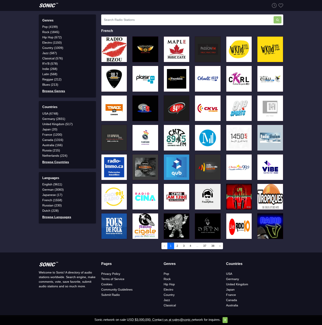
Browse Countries (55, 162)
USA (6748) (50, 113)
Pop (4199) (50, 26)
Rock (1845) (50, 32)
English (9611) (52, 184)
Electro (168, 289)
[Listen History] (273, 5)
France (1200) (52, 134)
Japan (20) (49, 129)
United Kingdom (237, 284)
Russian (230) (52, 205)
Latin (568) (49, 74)
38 (212, 245)
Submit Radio (110, 295)
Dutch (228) (50, 210)
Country (169, 295)
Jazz (167, 300)
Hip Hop (169, 284)
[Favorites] (280, 5)
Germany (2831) (53, 119)
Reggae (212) (52, 79)
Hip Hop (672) (52, 37)
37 (204, 245)
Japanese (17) (52, 195)
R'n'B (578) (50, 63)
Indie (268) (49, 69)
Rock (167, 279)
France (231, 295)
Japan (230, 289)
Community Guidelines (117, 289)
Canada (231, 300)
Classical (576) (52, 58)
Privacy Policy (110, 273)
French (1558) (52, 200)
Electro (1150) (52, 42)
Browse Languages (56, 217)
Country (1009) (52, 48)
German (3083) (53, 189)
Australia (232, 305)
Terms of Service (112, 279)
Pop (166, 273)
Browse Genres (53, 91)
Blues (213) (50, 84)
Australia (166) (52, 145)
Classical (170, 305)
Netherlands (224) (54, 155)
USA (229, 273)
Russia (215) (51, 150)
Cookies (106, 284)
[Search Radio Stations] (277, 19)
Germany (232, 279)
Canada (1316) (52, 140)
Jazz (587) (49, 53)
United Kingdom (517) (57, 124)
